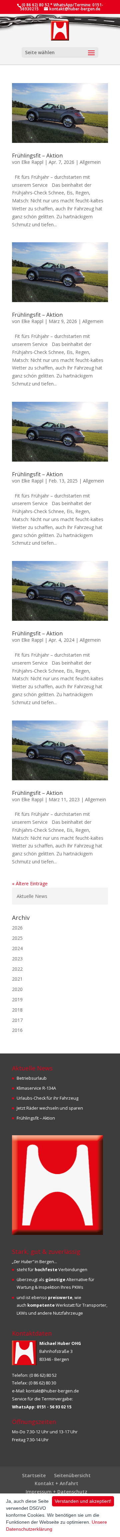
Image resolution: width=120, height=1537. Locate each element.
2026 (17, 928)
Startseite (34, 1475)
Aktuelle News (32, 896)
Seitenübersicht (72, 1475)
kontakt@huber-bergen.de (52, 1391)
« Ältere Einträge (30, 883)
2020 (17, 989)
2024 (17, 948)
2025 (17, 938)
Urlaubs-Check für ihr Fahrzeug (47, 1098)
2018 (17, 1010)
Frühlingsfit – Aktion (37, 155)
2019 (17, 999)
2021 (17, 979)
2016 (17, 1030)
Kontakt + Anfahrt (56, 1483)
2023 (17, 958)
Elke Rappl (32, 162)
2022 (17, 969)
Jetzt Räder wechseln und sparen (50, 1108)
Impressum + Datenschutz (56, 1491)
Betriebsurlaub (32, 1078)
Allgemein (90, 162)
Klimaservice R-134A (36, 1088)
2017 (17, 1020)
